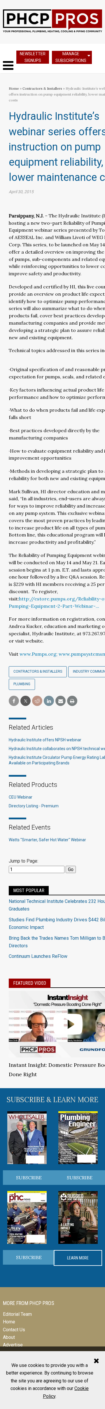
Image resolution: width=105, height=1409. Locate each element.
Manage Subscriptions (70, 57)
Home (14, 88)
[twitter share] (25, 701)
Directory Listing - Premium (34, 806)
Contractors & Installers (42, 88)
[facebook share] (14, 701)
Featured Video (29, 983)
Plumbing (21, 684)
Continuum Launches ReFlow (38, 956)
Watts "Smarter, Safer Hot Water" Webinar (47, 839)
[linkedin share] (49, 701)
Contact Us (14, 1329)
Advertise (13, 1345)
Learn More (78, 1258)
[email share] (60, 701)
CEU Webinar (20, 797)
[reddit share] (37, 701)
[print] (72, 701)
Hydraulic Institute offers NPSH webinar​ (45, 740)
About (9, 1337)
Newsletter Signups (33, 57)
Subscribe (29, 1177)
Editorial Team (17, 1314)
